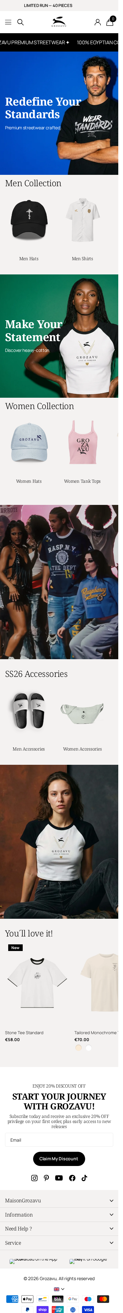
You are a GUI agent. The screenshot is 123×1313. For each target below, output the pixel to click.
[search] (20, 22)
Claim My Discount (59, 1159)
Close (59, 1200)
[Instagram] (34, 1178)
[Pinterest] (46, 1178)
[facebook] (72, 1178)
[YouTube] (59, 1178)
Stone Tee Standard (24, 1032)
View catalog (8, 22)
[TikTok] (84, 1178)
